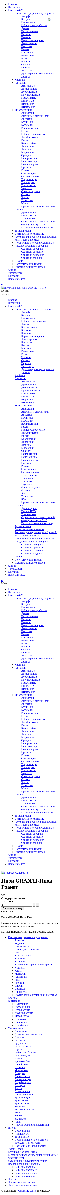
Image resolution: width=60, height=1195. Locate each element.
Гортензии (20, 82)
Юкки (24, 203)
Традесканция (29, 179)
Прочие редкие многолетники (38, 206)
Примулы (26, 167)
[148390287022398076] (14, 872)
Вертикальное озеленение (29, 233)
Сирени (25, 64)
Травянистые (28, 218)
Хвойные (20, 79)
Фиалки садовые (30, 191)
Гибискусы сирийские (34, 25)
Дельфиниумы (29, 137)
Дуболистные (29, 91)
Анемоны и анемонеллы (35, 115)
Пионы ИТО (28, 215)
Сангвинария (28, 173)
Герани (25, 131)
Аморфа (25, 16)
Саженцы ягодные (31, 257)
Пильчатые (27, 100)
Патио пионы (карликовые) (37, 227)
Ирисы (25, 140)
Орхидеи (26, 155)
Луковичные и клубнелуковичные (34, 242)
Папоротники (29, 158)
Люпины (26, 149)
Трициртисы (28, 185)
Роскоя (25, 170)
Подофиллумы (29, 164)
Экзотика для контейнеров (30, 266)
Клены (25, 49)
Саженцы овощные (32, 248)
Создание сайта (27, 1190)
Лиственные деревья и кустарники (34, 13)
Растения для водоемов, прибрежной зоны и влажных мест (36, 238)
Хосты (25, 197)
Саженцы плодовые (32, 254)
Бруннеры (27, 121)
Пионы (19, 209)
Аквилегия (27, 112)
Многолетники (23, 109)
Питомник (14, 7)
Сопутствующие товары (28, 263)
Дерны (25, 28)
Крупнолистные (30, 94)
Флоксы (25, 194)
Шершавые (27, 103)
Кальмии (26, 34)
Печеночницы (29, 161)
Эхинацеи (27, 200)
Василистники (29, 127)
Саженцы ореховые (32, 251)
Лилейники (27, 146)
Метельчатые (28, 97)
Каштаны (26, 46)
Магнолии (27, 52)
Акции (12, 269)
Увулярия (26, 188)
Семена (19, 260)
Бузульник (27, 124)
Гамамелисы (28, 22)
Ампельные (28, 85)
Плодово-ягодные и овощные (31, 245)
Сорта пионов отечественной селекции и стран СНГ (38, 223)
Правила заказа (16, 278)
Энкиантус (27, 70)
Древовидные (29, 88)
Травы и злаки (23, 230)
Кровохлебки (28, 143)
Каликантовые (29, 31)
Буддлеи (26, 19)
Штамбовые (28, 106)
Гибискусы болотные (33, 134)
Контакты (13, 275)
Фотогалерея (15, 272)
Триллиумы (28, 182)
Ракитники (27, 55)
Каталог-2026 (15, 10)
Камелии (26, 37)
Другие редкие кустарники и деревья (36, 994)
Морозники (27, 152)
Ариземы (26, 118)
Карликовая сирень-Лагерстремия (32, 42)
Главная (12, 4)
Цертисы (26, 67)
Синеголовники (30, 176)
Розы (24, 58)
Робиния (26, 61)
